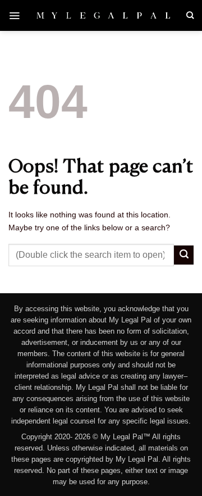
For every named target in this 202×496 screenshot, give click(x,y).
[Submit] (184, 255)
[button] (14, 15)
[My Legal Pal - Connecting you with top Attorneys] (103, 15)
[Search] (190, 15)
